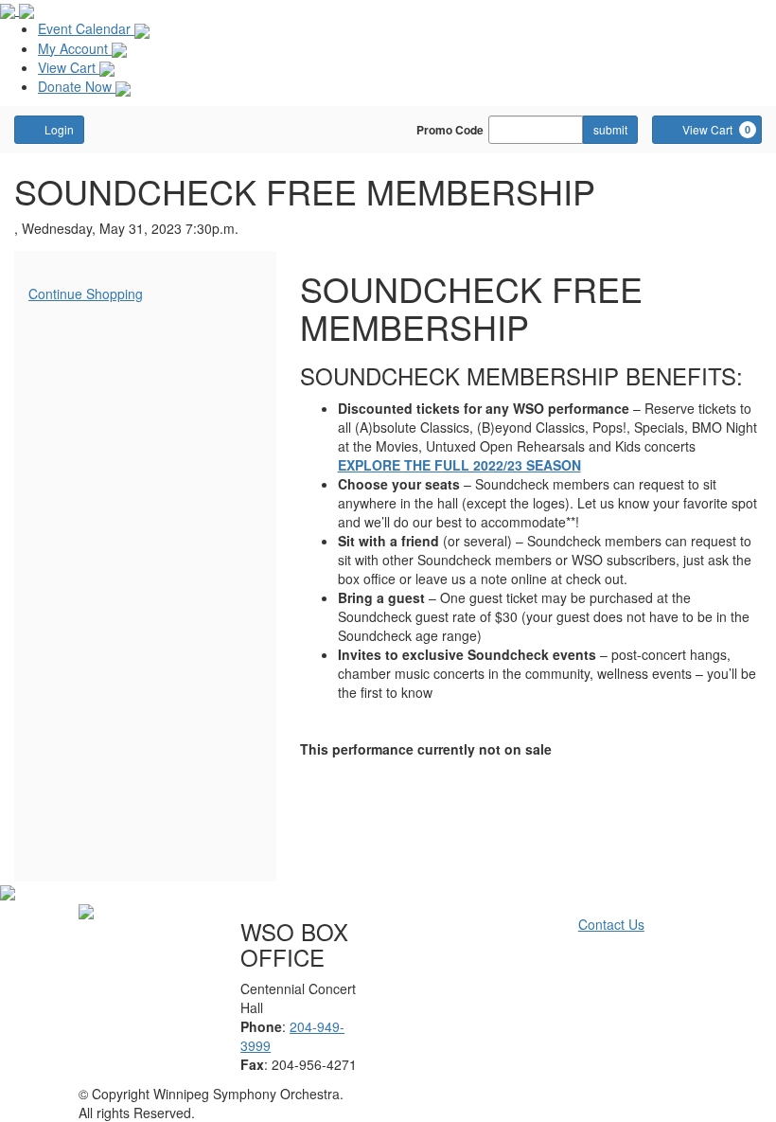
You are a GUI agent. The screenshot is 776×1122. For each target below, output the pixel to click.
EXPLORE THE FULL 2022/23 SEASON (459, 464)
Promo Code (450, 129)
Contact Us (611, 924)
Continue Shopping (85, 293)
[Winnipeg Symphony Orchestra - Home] (86, 909)
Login (59, 129)
